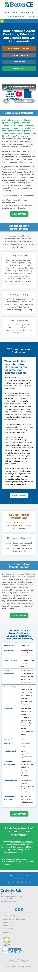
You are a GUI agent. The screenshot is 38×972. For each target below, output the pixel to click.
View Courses (19, 214)
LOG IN (9, 876)
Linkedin (16, 909)
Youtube (22, 909)
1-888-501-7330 (27, 12)
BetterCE (19, 4)
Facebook (19, 909)
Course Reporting (9, 932)
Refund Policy (8, 929)
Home (12, 960)
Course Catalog (8, 916)
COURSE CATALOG (24, 876)
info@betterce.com (9, 901)
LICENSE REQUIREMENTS (19, 882)
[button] (2, 21)
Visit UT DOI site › (19, 62)
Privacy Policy (8, 926)
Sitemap (25, 961)
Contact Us (14, 961)
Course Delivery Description (13, 919)
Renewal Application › (19, 55)
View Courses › (19, 69)
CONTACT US (19, 879)
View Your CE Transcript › (19, 48)
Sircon (23, 746)
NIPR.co (23, 743)
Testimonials (23, 960)
